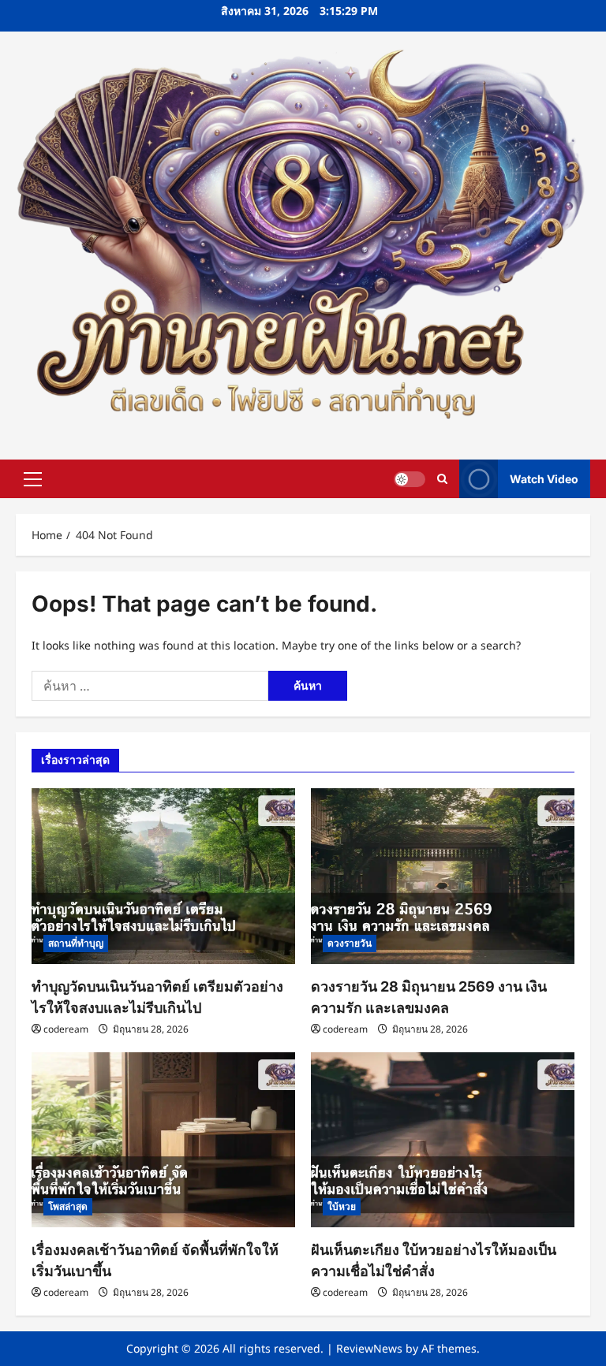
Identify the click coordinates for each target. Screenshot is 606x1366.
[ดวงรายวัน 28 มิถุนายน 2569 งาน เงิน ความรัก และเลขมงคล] (442, 876)
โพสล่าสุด (68, 1206)
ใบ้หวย (341, 1206)
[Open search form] (442, 478)
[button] (33, 478)
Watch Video (544, 478)
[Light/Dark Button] (409, 478)
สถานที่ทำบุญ (75, 943)
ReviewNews (369, 1348)
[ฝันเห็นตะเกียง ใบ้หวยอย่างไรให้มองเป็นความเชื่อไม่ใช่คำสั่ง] (442, 1140)
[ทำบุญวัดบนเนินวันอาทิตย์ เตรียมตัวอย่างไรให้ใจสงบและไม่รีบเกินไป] (163, 876)
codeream (65, 1029)
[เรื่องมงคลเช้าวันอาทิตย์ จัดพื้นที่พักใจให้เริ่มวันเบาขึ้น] (163, 1140)
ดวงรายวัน (349, 943)
